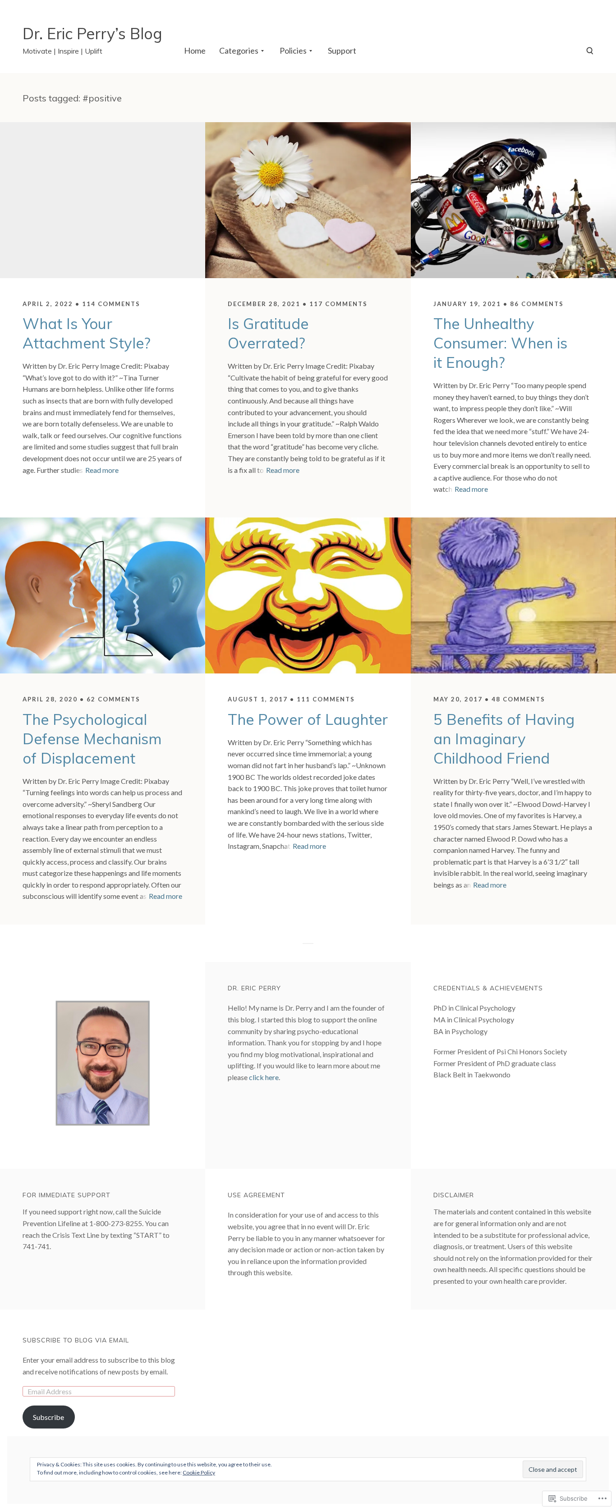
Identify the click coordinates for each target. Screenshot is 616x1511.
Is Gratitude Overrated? (268, 333)
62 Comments (113, 699)
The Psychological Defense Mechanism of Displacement (92, 738)
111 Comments (326, 699)
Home (195, 50)
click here (264, 1077)
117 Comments (338, 303)
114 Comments (111, 303)
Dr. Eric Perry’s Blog (92, 33)
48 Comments (518, 699)
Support (342, 50)
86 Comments (537, 303)
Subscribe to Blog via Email (76, 1340)
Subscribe (48, 1417)
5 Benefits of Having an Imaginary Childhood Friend (504, 738)
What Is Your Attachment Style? (87, 333)
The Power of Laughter (308, 719)
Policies (293, 50)
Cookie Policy (199, 1472)
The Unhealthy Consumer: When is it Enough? (500, 342)
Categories (238, 50)
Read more (102, 470)
